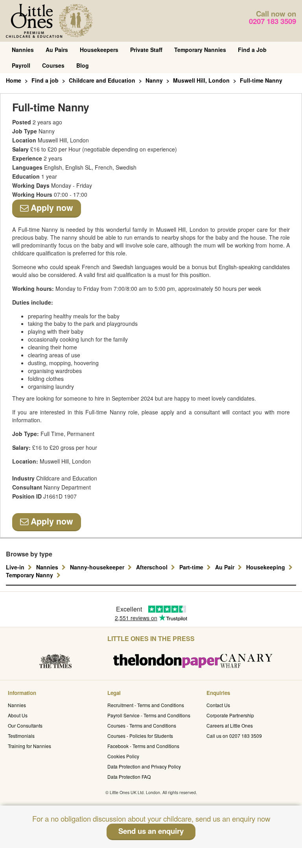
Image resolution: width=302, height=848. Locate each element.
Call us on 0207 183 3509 (234, 735)
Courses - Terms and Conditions (141, 725)
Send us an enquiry (151, 831)
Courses (53, 65)
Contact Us (218, 705)
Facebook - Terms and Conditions (143, 746)
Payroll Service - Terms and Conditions (148, 715)
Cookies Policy (123, 756)
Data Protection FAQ (129, 776)
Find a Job (252, 50)
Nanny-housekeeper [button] (98, 567)
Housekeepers (99, 50)
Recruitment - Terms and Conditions (145, 705)
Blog (82, 65)
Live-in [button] (16, 567)
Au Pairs (57, 50)
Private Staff (146, 50)
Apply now (50, 207)
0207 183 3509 (272, 21)
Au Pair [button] (225, 567)
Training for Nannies (29, 746)
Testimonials (21, 735)
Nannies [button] (48, 567)
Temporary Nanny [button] (30, 575)
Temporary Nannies (200, 50)
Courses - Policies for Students (140, 735)
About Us (18, 715)
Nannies (23, 50)
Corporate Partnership (230, 715)
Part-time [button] (192, 567)
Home (13, 80)
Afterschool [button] (152, 567)
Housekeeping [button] (266, 567)
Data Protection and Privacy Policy (144, 766)
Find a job (45, 80)
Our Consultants (25, 725)
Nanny (154, 80)
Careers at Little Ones (229, 725)
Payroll (21, 65)
